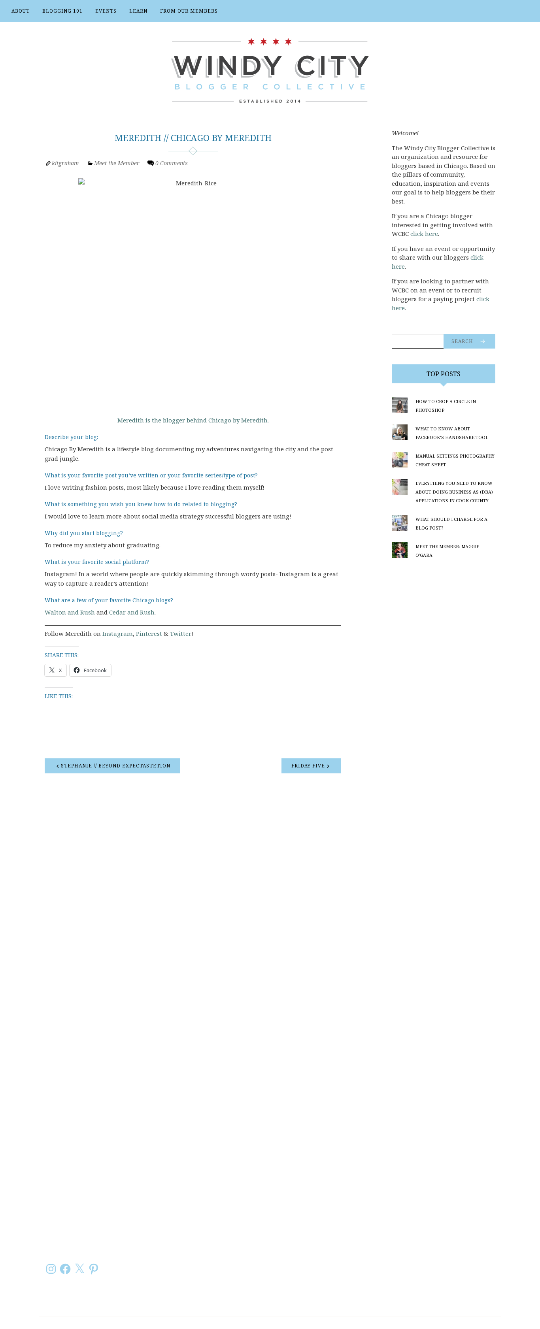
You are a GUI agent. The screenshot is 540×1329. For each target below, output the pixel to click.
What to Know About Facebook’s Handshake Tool (451, 433)
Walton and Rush (70, 612)
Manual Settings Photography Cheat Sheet (455, 460)
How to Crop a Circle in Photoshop (445, 405)
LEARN (138, 11)
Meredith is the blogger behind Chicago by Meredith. (193, 420)
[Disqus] (193, 885)
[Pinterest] (93, 1269)
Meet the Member (117, 163)
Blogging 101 (62, 11)
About (20, 11)
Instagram (117, 633)
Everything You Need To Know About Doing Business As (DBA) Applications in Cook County (454, 491)
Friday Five (308, 765)
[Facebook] (65, 1269)
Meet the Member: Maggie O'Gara (447, 550)
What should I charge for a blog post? (451, 523)
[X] (79, 1269)
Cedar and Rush (132, 612)
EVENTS (106, 11)
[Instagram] (51, 1269)
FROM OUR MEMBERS (189, 11)
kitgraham (65, 163)
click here (424, 234)
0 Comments (171, 163)
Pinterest (149, 633)
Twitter (180, 633)
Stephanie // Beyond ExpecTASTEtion (115, 765)
